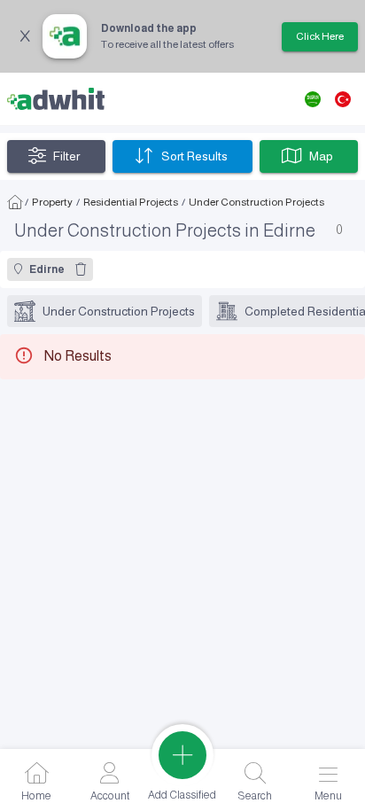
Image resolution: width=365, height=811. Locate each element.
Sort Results (194, 156)
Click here (320, 36)
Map (321, 156)
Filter (66, 156)
